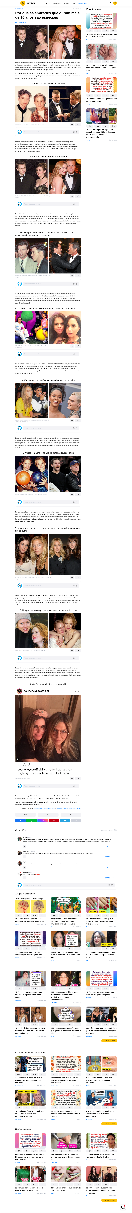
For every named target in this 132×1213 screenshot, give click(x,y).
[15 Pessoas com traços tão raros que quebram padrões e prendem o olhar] (66, 1014)
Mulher (88, 926)
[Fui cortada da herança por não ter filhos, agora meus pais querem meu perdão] (30, 1141)
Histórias (88, 997)
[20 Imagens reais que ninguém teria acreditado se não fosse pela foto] (101, 52)
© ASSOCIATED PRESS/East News (24, 196)
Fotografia (18, 1000)
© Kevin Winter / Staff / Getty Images (36, 124)
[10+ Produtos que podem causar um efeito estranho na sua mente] (30, 905)
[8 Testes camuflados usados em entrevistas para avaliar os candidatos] (101, 1098)
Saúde (17, 924)
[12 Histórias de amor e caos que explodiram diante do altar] (101, 1141)
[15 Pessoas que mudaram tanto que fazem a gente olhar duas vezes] (30, 978)
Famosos (18, 1036)
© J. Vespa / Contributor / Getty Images (37, 650)
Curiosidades (19, 8)
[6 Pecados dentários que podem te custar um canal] (66, 1174)
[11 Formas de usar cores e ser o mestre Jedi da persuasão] (30, 1174)
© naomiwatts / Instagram (21, 650)
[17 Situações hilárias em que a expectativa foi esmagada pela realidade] (30, 1064)
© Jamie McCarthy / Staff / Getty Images (25, 577)
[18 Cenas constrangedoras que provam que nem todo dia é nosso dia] (66, 1141)
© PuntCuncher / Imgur (20, 124)
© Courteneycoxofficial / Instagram (23, 778)
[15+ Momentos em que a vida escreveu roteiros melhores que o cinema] (66, 1098)
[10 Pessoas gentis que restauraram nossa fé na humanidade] (101, 21)
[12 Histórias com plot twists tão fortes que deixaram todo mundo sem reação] (66, 1064)
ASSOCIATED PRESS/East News (44, 808)
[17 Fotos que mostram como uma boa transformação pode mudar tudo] (101, 939)
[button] (25, 815)
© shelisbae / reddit (20, 494)
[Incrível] (27, 3)
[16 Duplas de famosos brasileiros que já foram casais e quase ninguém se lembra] (30, 1098)
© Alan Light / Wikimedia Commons (24, 275)
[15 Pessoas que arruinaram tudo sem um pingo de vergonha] (101, 978)
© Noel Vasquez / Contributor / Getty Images (36, 494)
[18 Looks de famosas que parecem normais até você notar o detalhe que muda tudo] (30, 1014)
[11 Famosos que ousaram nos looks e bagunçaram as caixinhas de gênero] (101, 1174)
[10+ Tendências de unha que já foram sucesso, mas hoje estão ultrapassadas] (101, 905)
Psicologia (89, 1119)
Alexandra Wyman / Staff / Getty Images (68, 808)
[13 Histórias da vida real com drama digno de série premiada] (30, 939)
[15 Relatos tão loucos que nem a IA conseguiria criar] (101, 85)
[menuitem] (47, 3)
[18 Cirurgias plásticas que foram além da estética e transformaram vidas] (66, 939)
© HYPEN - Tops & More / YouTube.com (25, 345)
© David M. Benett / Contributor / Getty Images (26, 420)
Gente (88, 73)
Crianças (17, 1162)
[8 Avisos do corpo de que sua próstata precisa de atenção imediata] (101, 1064)
